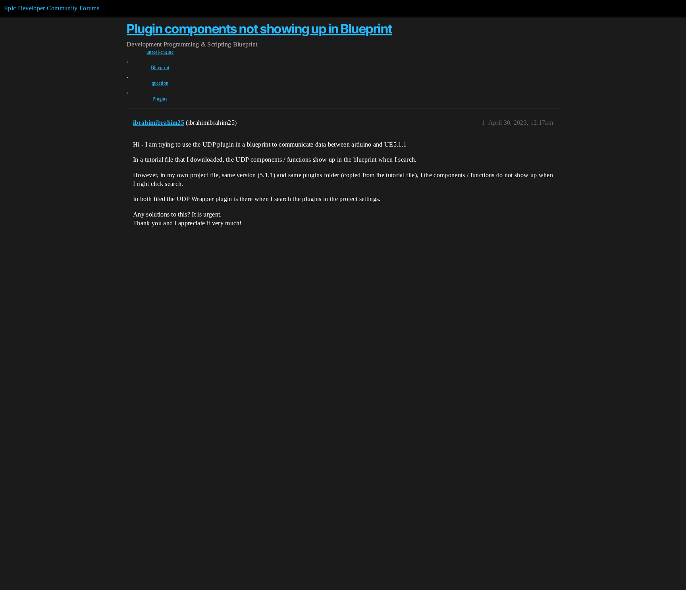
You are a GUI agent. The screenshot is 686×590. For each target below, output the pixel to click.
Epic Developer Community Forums (51, 8)
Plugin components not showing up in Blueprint (259, 29)
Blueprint (160, 67)
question (160, 83)
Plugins (160, 99)
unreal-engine (159, 52)
